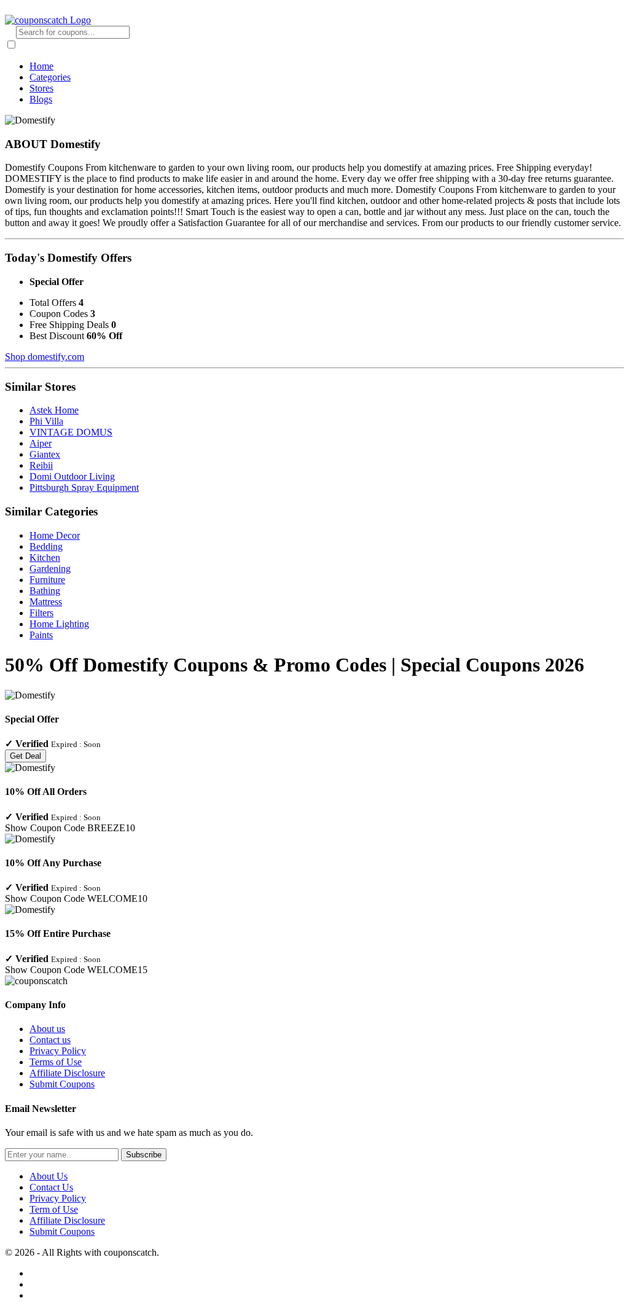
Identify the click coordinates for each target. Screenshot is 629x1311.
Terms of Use (55, 1062)
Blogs (40, 99)
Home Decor (54, 535)
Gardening (50, 568)
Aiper (40, 443)
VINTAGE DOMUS (70, 432)
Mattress (45, 602)
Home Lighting (59, 624)
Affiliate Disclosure (67, 1073)
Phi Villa (46, 421)
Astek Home (54, 410)
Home (41, 66)
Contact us (50, 1040)
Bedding (46, 546)
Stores (41, 88)
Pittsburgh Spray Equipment (84, 487)
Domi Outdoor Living (72, 476)
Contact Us (51, 1187)
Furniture (47, 579)
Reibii (41, 465)
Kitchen (44, 557)
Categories (50, 77)
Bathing (44, 590)
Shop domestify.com (44, 356)
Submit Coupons (62, 1084)
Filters (41, 613)
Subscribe (144, 1154)
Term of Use (53, 1209)
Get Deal (25, 756)
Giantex (44, 454)
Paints (41, 635)
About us (47, 1028)
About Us (48, 1176)
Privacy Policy (57, 1051)
